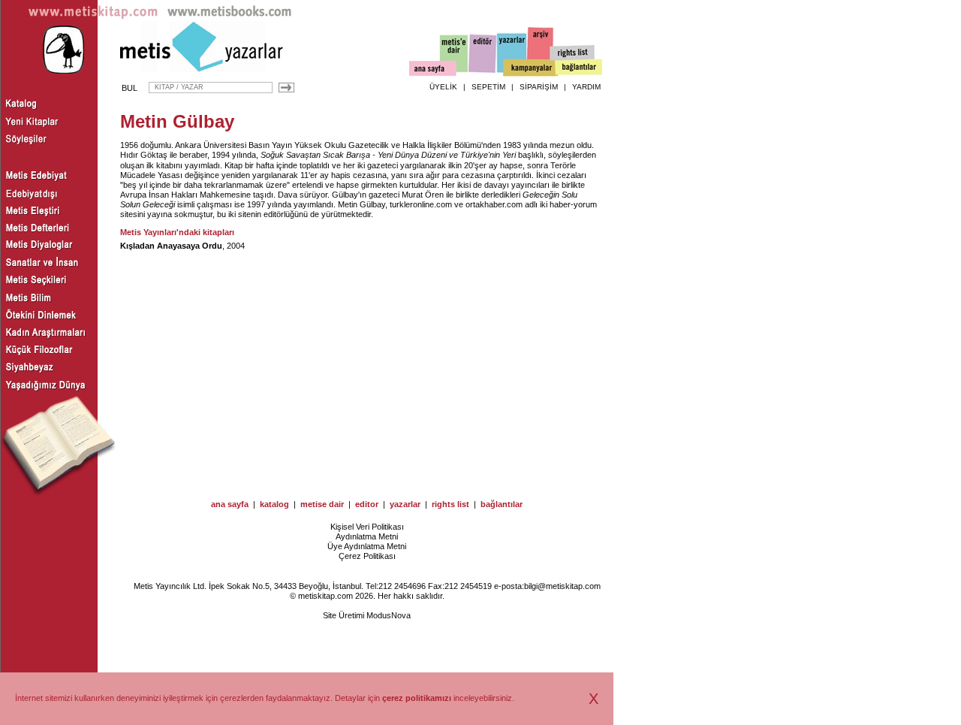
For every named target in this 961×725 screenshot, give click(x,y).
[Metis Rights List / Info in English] (572, 53)
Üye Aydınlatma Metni (366, 546)
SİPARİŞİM (539, 87)
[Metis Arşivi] (541, 50)
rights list (450, 504)
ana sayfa (230, 504)
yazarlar (405, 504)
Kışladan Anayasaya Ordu (171, 245)
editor (366, 504)
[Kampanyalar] (530, 68)
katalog (274, 504)
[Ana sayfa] (433, 70)
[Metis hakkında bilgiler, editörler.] (454, 54)
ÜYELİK (443, 87)
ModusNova (388, 615)
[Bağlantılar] (579, 68)
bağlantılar (501, 504)
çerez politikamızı (416, 697)
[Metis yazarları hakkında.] (512, 53)
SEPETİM (488, 87)
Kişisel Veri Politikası (367, 526)
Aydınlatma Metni (367, 536)
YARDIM (586, 87)
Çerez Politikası (367, 555)
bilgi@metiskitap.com (562, 586)
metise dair (322, 504)
